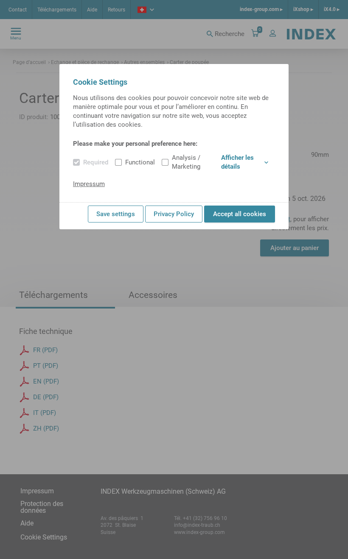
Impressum (89, 184)
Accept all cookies (239, 214)
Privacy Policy (174, 214)
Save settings (115, 214)
